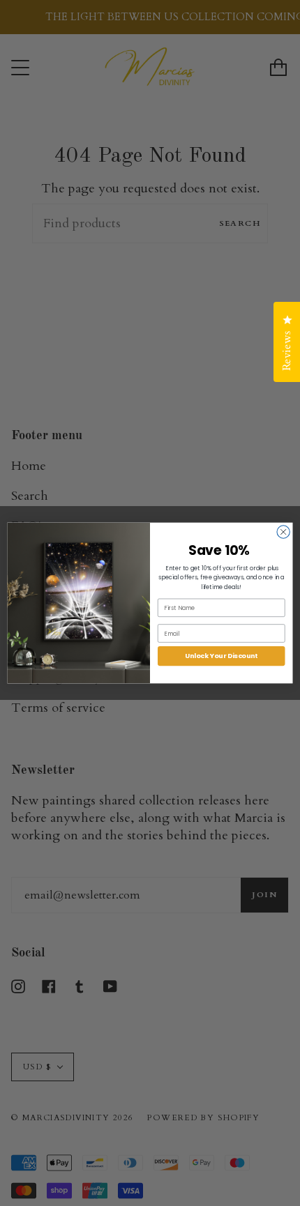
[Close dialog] (283, 532)
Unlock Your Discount (221, 655)
